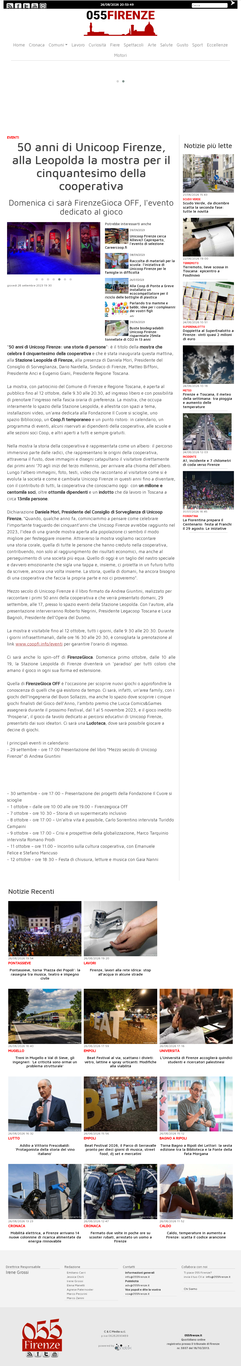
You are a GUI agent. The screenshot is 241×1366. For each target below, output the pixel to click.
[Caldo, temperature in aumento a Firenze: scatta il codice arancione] (196, 1191)
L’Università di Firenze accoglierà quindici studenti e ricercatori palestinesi (196, 1060)
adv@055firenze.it (137, 1285)
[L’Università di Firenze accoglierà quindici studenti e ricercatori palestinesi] (196, 1016)
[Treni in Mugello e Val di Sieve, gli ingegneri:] (44, 1016)
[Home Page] (120, 22)
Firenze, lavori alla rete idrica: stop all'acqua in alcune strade (120, 972)
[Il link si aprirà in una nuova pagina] (123, 1345)
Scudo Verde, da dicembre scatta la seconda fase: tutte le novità (206, 207)
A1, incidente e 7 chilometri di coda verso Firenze (207, 462)
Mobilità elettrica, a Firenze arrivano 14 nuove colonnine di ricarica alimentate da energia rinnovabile (45, 1237)
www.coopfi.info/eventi (39, 643)
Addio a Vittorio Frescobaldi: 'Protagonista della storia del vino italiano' (45, 1149)
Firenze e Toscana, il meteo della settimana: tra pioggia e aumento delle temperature (207, 400)
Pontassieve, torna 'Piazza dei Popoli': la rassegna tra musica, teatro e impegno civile (45, 974)
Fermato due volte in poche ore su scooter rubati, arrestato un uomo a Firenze (120, 1237)
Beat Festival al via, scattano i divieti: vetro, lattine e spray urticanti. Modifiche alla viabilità (120, 1062)
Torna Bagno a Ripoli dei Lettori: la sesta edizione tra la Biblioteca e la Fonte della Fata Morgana (196, 1149)
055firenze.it (193, 1335)
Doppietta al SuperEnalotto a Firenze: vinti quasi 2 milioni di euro (208, 334)
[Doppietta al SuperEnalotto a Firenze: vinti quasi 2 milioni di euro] (208, 301)
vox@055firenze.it (137, 1294)
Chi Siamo (190, 1289)
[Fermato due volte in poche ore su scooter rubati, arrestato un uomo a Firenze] (120, 1191)
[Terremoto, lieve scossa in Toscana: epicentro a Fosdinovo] (208, 237)
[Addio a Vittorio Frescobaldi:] (44, 1103)
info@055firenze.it (137, 1277)
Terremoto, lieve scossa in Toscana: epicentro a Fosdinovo (205, 271)
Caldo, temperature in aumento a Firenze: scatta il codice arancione (196, 1235)
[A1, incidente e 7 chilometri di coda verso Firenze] (207, 431)
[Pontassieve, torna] (44, 928)
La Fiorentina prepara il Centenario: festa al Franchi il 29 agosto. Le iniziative (207, 524)
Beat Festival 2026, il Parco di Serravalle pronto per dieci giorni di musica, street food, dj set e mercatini (120, 1149)
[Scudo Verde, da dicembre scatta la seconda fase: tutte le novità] (208, 173)
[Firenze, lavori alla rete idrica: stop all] (120, 928)
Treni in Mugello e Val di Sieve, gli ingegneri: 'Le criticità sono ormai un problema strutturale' (45, 1062)
